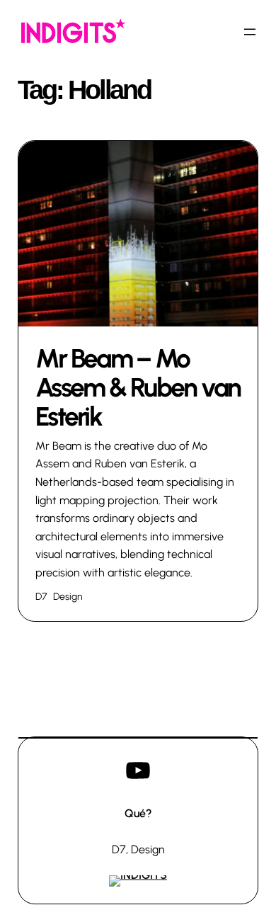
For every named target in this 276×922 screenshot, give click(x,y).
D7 (41, 597)
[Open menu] (249, 31)
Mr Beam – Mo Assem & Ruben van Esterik (137, 387)
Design (68, 597)
